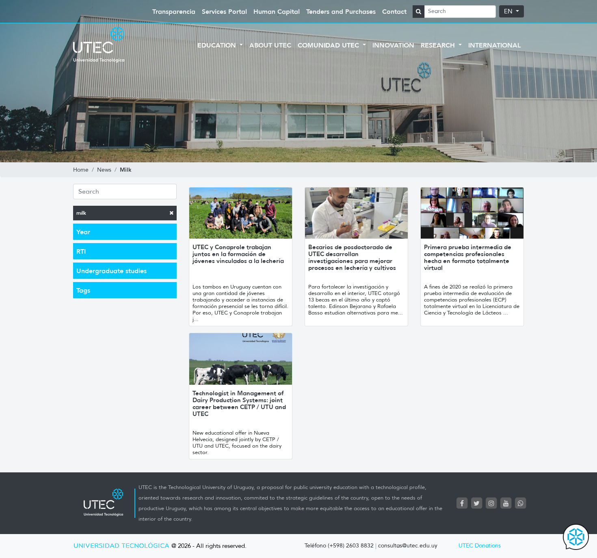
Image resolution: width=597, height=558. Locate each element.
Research (439, 45)
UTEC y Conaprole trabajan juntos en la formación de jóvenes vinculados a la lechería (238, 254)
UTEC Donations (480, 545)
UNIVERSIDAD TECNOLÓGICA (121, 546)
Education (217, 45)
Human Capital (276, 11)
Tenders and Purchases (341, 11)
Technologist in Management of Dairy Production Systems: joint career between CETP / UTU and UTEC (239, 403)
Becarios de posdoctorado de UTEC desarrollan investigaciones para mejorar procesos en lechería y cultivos (352, 257)
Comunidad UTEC (329, 45)
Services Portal (224, 11)
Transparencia (173, 11)
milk (81, 212)
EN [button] (509, 11)
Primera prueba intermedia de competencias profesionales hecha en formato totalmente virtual (467, 257)
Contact (394, 11)
